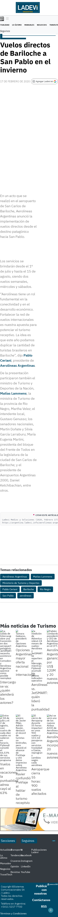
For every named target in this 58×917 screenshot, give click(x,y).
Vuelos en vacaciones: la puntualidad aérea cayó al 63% (9, 778)
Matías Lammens (13, 393)
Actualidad (6, 849)
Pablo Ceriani (9, 589)
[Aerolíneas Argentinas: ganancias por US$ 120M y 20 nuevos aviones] (52, 638)
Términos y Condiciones (13, 913)
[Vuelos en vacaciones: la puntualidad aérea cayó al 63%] (5, 737)
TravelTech (6, 874)
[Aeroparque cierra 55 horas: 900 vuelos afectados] (36, 740)
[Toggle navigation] (6, 19)
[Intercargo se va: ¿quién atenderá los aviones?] (5, 654)
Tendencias (17, 855)
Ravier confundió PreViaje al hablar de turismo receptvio (23, 788)
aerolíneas (25, 595)
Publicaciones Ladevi (39, 851)
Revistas (15, 872)
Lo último (17, 25)
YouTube (25, 872)
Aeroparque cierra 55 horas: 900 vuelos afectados (40, 781)
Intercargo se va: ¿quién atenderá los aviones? (8, 692)
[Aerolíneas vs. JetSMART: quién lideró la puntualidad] (36, 656)
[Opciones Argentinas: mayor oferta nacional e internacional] (21, 638)
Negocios (42, 25)
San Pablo (8, 595)
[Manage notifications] (50, 910)
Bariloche (28, 589)
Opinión (15, 866)
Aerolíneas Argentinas (17, 365)
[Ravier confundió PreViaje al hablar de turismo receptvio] (21, 742)
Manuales (29, 25)
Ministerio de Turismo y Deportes (20, 582)
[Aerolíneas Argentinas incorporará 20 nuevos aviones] (52, 724)
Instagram (26, 860)
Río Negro (45, 589)
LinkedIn (25, 866)
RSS (44, 906)
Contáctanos (41, 900)
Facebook (26, 855)
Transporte (17, 849)
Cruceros (16, 860)
